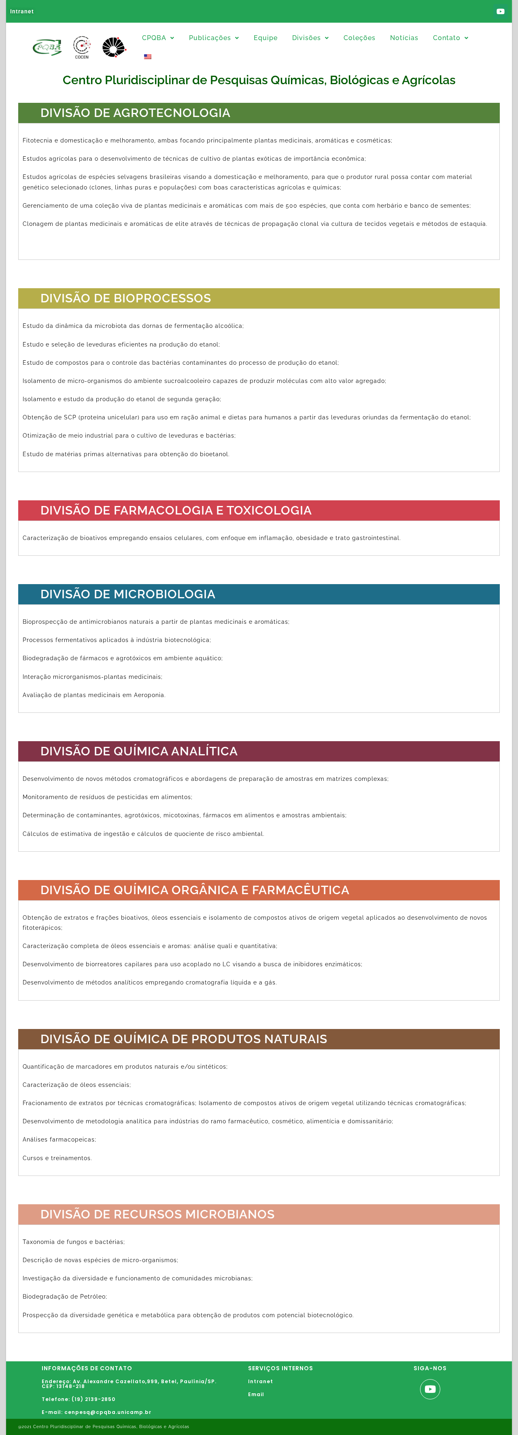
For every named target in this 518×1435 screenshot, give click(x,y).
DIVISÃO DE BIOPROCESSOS (125, 298)
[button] (158, 38)
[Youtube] (500, 11)
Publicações (210, 38)
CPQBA (154, 38)
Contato (447, 38)
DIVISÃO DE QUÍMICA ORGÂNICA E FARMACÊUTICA (195, 890)
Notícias (404, 38)
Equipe (266, 38)
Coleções (360, 38)
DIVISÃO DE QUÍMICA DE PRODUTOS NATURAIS (183, 1039)
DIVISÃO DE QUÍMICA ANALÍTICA (139, 751)
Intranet (22, 11)
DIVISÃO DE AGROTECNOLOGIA (135, 113)
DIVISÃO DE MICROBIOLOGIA (128, 594)
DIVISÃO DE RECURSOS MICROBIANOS (157, 1214)
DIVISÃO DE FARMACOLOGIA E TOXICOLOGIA (176, 510)
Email (256, 1394)
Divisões (306, 38)
